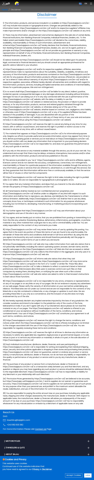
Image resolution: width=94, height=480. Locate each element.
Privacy (36, 469)
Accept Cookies (73, 475)
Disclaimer (47, 469)
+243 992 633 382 (15, 425)
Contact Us (41, 429)
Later (88, 475)
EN (86, 4)
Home (5, 10)
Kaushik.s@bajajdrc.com (18, 420)
